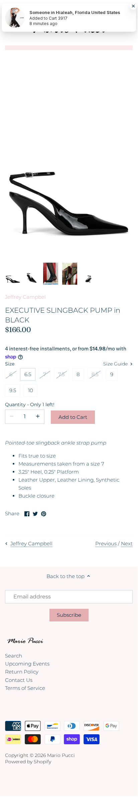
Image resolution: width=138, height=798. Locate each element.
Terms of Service (25, 688)
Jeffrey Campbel (25, 297)
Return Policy (21, 672)
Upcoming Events (27, 663)
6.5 (27, 374)
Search (13, 655)
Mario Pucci (61, 755)
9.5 (12, 390)
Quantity (24, 404)
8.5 (95, 374)
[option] (13, 274)
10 (30, 390)
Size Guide (116, 363)
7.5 (61, 374)
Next (127, 543)
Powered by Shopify (28, 761)
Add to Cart (72, 417)
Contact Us (18, 680)
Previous (106, 543)
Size (9, 363)
